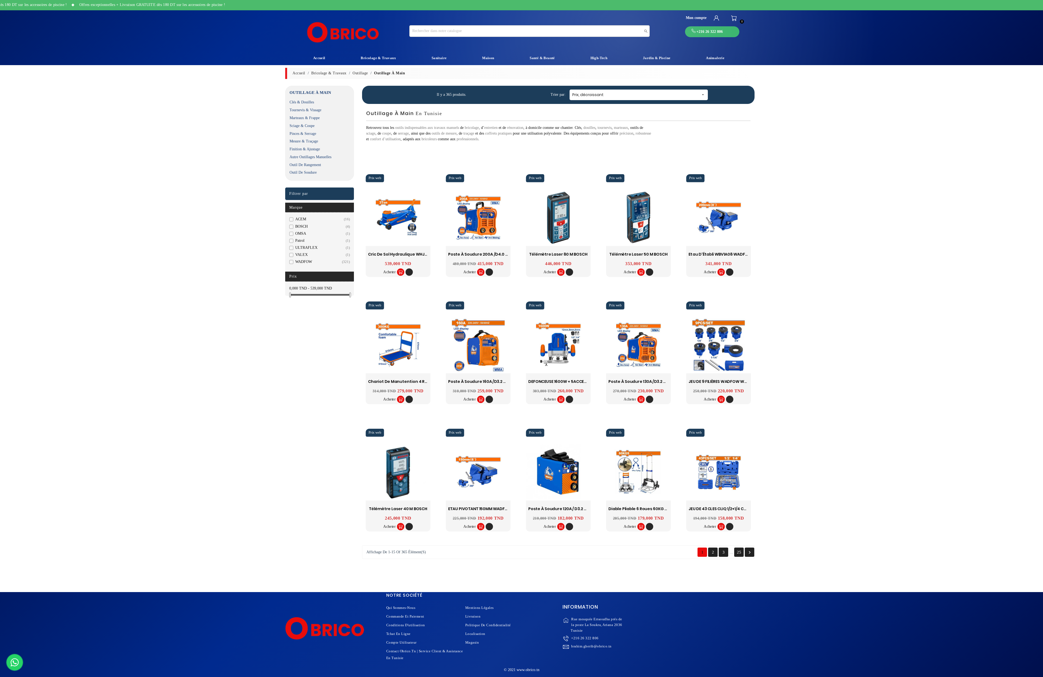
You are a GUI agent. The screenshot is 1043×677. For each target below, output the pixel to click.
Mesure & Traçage (304, 141)
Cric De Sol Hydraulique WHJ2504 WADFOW (411, 254)
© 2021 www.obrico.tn (521, 670)
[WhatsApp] (15, 662)
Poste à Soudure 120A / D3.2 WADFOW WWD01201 (576, 509)
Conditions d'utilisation (405, 625)
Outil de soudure (303, 172)
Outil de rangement (305, 165)
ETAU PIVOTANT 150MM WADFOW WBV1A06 (489, 509)
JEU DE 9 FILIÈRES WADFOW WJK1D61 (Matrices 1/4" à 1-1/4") (745, 381)
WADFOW (321, 262)
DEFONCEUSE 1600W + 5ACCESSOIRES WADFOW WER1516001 (585, 381)
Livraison (473, 616)
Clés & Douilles (302, 102)
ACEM (321, 219)
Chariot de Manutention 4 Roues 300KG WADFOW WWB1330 (428, 381)
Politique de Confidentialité (488, 625)
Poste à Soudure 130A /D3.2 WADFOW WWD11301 (655, 381)
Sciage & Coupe (302, 126)
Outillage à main (310, 92)
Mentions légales (479, 608)
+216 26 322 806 (585, 638)
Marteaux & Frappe (305, 118)
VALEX (321, 255)
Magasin (472, 642)
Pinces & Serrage (303, 134)
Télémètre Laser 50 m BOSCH (639, 254)
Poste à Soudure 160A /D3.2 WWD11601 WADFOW (495, 381)
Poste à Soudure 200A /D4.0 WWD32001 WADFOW (497, 254)
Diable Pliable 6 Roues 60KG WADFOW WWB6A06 (656, 509)
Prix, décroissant (638, 94)
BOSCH (321, 226)
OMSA (321, 233)
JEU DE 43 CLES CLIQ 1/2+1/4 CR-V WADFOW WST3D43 (739, 509)
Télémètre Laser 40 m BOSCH (398, 509)
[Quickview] (409, 272)
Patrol (321, 241)
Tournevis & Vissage (305, 110)
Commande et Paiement (405, 616)
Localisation (475, 634)
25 (739, 552)
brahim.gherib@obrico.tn (591, 646)
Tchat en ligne (398, 634)
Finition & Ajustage (305, 149)
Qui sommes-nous (401, 608)
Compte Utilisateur (401, 642)
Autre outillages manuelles (310, 157)
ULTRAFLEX (321, 248)
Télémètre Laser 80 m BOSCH (558, 254)
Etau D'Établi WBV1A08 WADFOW (720, 254)
